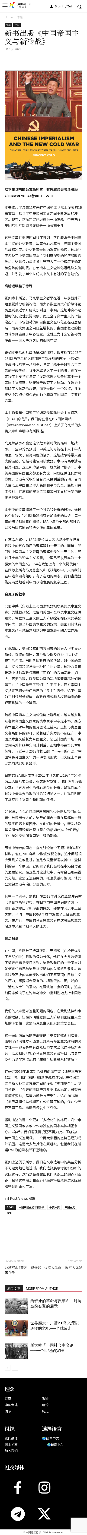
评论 (17, 24)
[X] (20, 59)
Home (9, 17)
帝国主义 (70, 1207)
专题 (20, 17)
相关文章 (13, 1289)
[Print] (41, 59)
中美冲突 (54, 1207)
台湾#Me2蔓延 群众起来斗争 (23, 1270)
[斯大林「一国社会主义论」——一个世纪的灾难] (16, 1351)
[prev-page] (7, 1368)
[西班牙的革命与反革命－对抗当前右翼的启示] (16, 1306)
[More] (63, 59)
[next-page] (15, 1368)
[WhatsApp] (30, 59)
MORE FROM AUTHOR (42, 1289)
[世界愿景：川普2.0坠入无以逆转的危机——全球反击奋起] (16, 1328)
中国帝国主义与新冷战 (31, 1207)
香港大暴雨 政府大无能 (63, 1268)
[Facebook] (9, 59)
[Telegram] (52, 59)
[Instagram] (44, 1487)
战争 (9, 1213)
